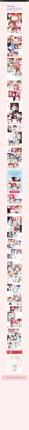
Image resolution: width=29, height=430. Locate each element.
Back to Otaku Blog (5, 3)
